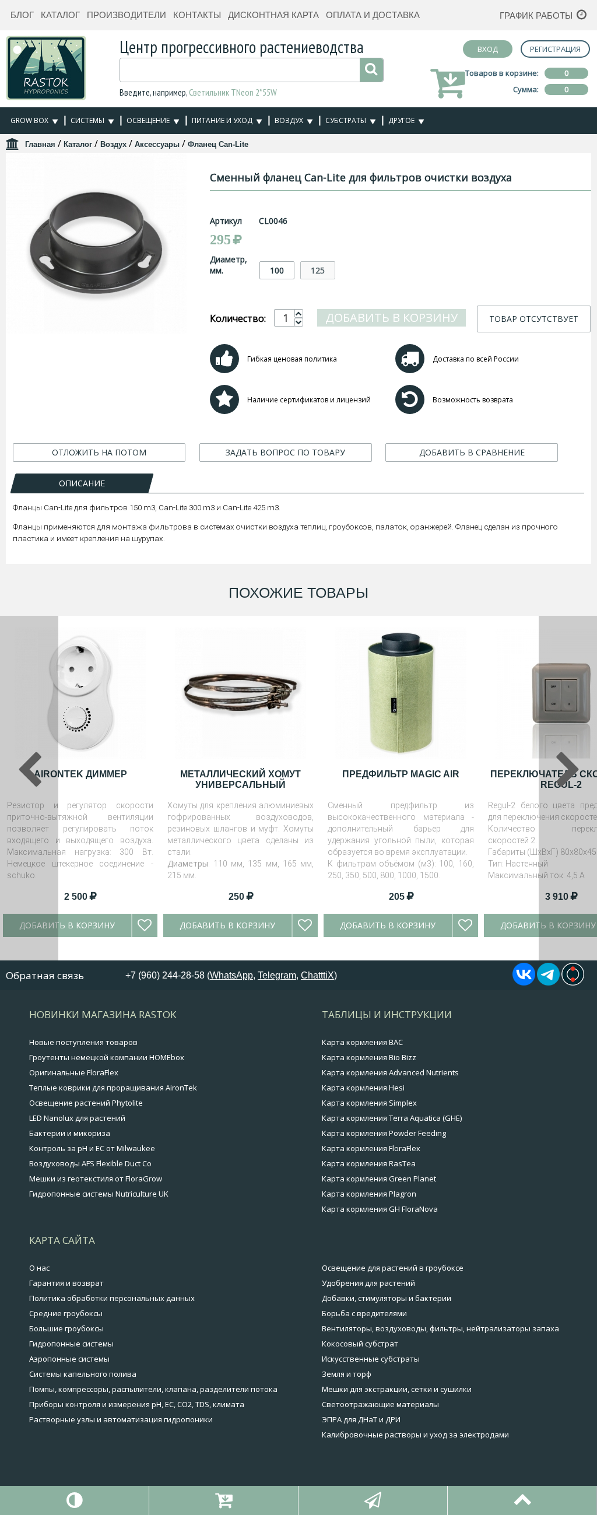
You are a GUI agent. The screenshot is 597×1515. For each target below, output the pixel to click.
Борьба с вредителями (364, 1313)
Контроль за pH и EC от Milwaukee (92, 1148)
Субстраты (345, 120)
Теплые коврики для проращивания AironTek (113, 1087)
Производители (126, 15)
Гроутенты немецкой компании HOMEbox (106, 1057)
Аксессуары (157, 144)
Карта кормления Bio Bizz (369, 1057)
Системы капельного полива (82, 1374)
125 (318, 270)
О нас (39, 1267)
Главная (40, 144)
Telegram (277, 975)
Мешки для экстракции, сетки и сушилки (397, 1389)
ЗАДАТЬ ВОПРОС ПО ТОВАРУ (285, 452)
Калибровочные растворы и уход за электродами (415, 1434)
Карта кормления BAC (362, 1042)
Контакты (197, 15)
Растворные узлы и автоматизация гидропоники (121, 1419)
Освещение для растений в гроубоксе (392, 1267)
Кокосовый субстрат (360, 1343)
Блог (22, 15)
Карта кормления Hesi (363, 1087)
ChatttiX (317, 975)
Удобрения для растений (368, 1283)
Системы (87, 120)
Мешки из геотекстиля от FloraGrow (95, 1178)
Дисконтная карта (273, 15)
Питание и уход (222, 120)
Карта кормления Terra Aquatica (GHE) (392, 1118)
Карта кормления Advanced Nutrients (390, 1072)
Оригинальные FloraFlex (73, 1072)
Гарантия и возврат (66, 1283)
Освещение (148, 120)
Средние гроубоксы (66, 1313)
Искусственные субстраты (371, 1358)
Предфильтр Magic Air (400, 774)
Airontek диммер (80, 774)
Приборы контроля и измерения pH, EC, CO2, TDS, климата (136, 1404)
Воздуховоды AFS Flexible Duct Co (90, 1163)
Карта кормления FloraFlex (371, 1148)
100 (277, 270)
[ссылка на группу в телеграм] (548, 982)
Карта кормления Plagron (369, 1193)
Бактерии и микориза (69, 1133)
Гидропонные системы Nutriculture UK (98, 1193)
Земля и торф (346, 1374)
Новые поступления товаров (83, 1042)
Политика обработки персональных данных (112, 1298)
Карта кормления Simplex (369, 1102)
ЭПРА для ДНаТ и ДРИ (361, 1419)
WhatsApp (231, 975)
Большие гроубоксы (66, 1328)
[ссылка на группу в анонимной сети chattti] (572, 982)
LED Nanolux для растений (77, 1118)
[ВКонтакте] (523, 982)
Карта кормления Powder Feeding (384, 1133)
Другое (401, 120)
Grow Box (29, 120)
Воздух (289, 120)
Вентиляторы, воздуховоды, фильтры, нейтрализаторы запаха (440, 1328)
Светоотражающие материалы (380, 1404)
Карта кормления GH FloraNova (380, 1209)
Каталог (60, 15)
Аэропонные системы (69, 1358)
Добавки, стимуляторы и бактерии (386, 1298)
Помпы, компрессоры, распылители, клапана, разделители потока (153, 1389)
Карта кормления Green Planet (379, 1178)
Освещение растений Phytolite (86, 1102)
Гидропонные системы (71, 1343)
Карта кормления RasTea (369, 1163)
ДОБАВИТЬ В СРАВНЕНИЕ (472, 452)
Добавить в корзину (391, 317)
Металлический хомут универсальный (240, 779)
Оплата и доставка (373, 15)
